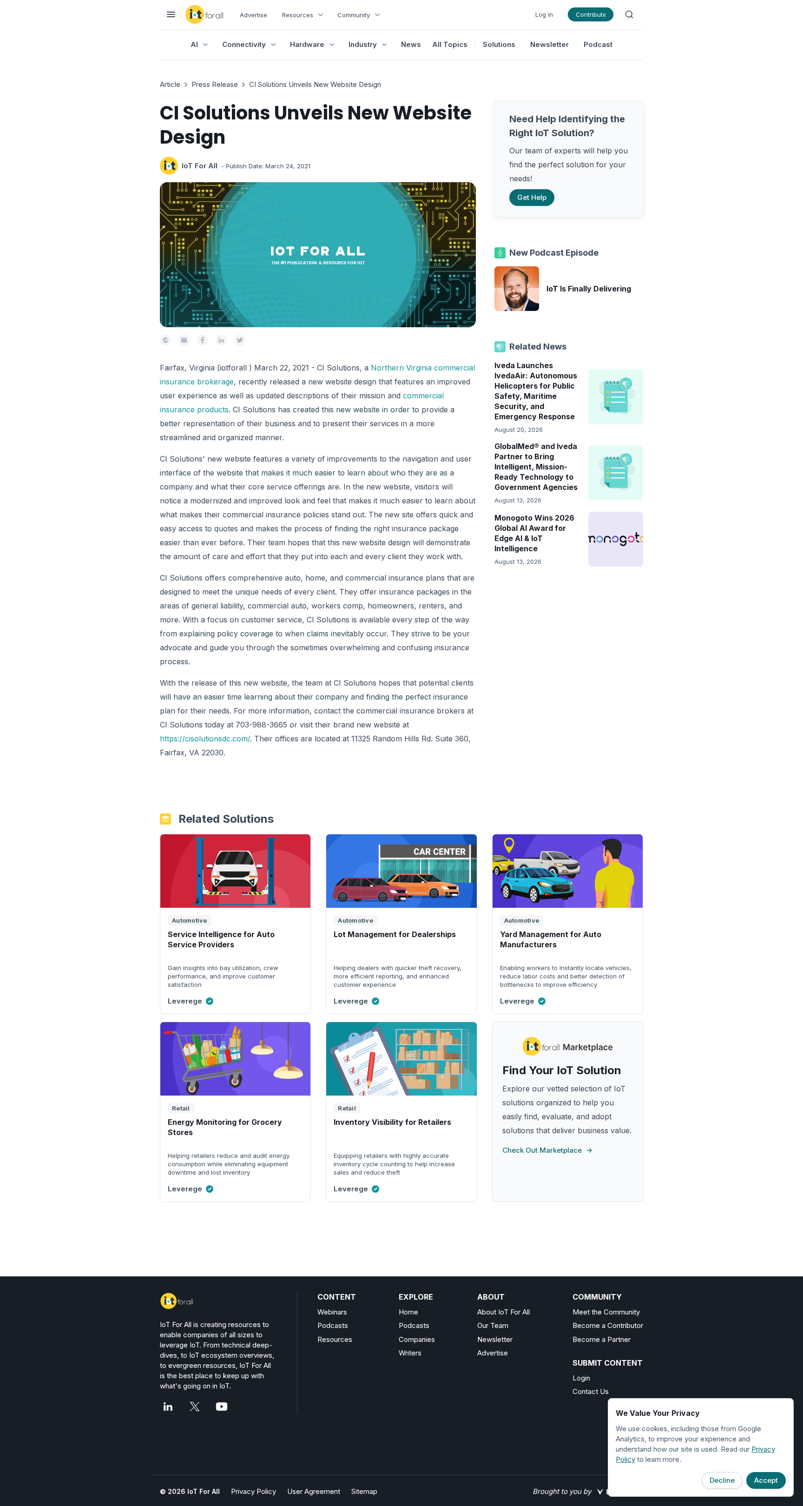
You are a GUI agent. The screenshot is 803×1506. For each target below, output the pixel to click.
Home (408, 1312)
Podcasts (332, 1325)
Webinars (332, 1312)
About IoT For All (503, 1312)
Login (581, 1378)
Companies (417, 1339)
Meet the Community (606, 1312)
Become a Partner (602, 1339)
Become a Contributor (608, 1325)
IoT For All (199, 165)
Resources (334, 1339)
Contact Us (591, 1391)
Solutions (499, 44)
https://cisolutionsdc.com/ (205, 738)
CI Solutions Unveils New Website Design (315, 84)
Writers (410, 1352)
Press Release (214, 84)
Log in (544, 14)
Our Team (492, 1325)
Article (170, 84)
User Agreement (313, 1491)
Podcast (598, 44)
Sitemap (364, 1491)
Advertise (253, 15)
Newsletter (549, 44)
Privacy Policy (253, 1491)
